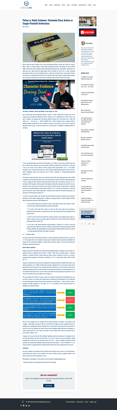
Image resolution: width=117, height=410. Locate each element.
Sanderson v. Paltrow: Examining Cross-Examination (86, 163)
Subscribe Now (48, 385)
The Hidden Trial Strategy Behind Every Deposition (87, 78)
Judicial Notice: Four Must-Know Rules (87, 172)
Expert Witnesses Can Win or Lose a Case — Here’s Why (87, 85)
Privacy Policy (80, 402)
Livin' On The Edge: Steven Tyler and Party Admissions (87, 154)
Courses (51, 5)
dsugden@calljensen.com (60, 359)
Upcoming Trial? (82, 5)
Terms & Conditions (70, 402)
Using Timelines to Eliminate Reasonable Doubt (87, 131)
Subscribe (87, 216)
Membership (57, 5)
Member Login (93, 402)
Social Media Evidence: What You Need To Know (87, 146)
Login (94, 5)
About (46, 5)
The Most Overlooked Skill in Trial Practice (87, 93)
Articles (63, 5)
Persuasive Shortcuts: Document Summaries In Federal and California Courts (86, 189)
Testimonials (74, 5)
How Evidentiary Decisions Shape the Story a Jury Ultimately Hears (87, 102)
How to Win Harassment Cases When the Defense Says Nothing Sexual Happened (86, 121)
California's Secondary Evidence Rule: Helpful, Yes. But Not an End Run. (87, 200)
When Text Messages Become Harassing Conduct (87, 111)
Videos (68, 5)
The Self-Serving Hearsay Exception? (87, 179)
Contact (90, 5)
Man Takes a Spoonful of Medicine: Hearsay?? (86, 138)
